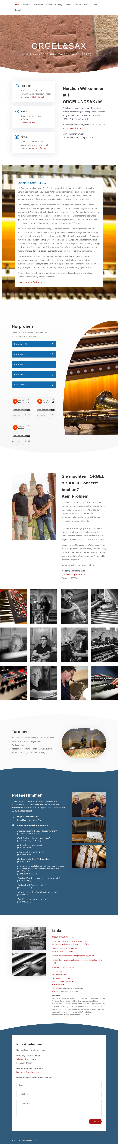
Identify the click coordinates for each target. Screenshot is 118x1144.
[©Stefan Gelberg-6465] (74, 623)
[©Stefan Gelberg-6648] (43, 623)
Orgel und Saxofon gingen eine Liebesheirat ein (38, 878)
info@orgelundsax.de (72, 128)
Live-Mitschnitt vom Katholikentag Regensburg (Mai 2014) (74, 956)
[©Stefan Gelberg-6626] (74, 661)
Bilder (68, 5)
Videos (49, 5)
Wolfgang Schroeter (17, 418)
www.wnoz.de (57, 988)
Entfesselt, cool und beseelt (30, 845)
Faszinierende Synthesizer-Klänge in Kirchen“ (37, 831)
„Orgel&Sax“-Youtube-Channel (63, 967)
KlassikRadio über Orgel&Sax (29, 820)
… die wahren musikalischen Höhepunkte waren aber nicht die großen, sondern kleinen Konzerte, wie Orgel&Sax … (40, 868)
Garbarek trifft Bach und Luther (31, 885)
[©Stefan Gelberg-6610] (43, 661)
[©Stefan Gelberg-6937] (104, 700)
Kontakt (18, 10)
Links (95, 5)
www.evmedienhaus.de (61, 979)
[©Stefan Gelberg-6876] (74, 700)
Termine (77, 5)
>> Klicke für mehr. (38, 97)
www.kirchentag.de (59, 984)
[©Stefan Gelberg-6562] (13, 661)
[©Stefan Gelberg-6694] (104, 661)
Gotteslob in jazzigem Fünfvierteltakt (34, 859)
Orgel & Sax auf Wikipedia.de (32, 282)
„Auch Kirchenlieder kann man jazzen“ (33, 838)
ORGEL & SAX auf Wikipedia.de (63, 937)
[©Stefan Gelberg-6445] (13, 623)
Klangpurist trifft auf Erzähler (30, 852)
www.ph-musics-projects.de (62, 981)
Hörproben (38, 5)
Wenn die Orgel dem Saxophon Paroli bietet (37, 892)
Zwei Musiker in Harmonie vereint (32, 899)
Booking (58, 5)
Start (17, 5)
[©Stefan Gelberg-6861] (43, 700)
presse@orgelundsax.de (51, 808)
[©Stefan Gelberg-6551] (104, 623)
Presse (87, 5)
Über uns (26, 5)
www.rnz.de (56, 991)
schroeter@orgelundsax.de (73, 574)
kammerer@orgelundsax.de (28, 1072)
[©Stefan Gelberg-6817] (13, 700)
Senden (95, 1121)
